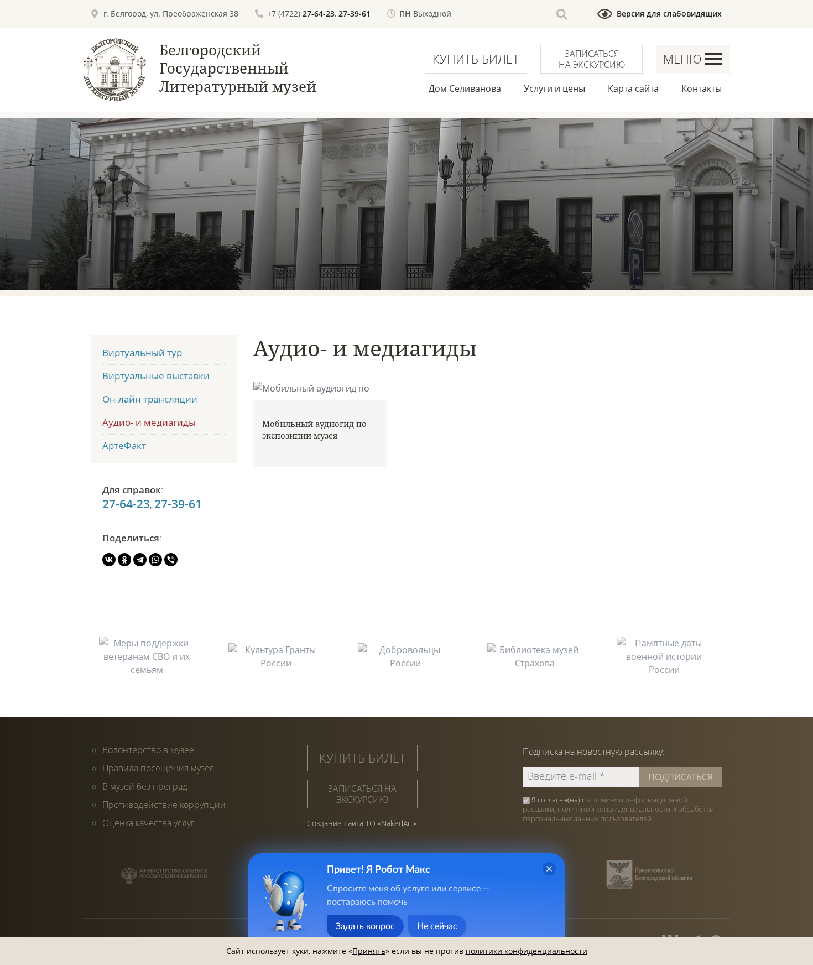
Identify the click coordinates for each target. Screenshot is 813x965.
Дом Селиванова (465, 88)
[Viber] (171, 559)
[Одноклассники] (124, 559)
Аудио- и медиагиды (149, 422)
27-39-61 (354, 13)
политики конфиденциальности (526, 951)
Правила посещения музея (158, 768)
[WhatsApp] (155, 559)
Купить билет (475, 58)
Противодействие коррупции (164, 805)
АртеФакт (124, 445)
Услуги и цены (554, 88)
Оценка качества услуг (148, 823)
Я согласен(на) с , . (618, 809)
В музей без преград (144, 786)
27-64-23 (319, 13)
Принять (368, 951)
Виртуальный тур (142, 352)
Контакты (701, 88)
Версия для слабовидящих (669, 13)
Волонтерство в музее (148, 750)
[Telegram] (140, 559)
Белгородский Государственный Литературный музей (237, 68)
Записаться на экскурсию (592, 59)
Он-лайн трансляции (149, 399)
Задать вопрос (365, 926)
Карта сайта (633, 88)
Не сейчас (437, 926)
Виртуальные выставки (156, 376)
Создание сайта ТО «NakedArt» (361, 823)
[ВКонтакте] (109, 559)
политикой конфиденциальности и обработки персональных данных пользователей (618, 813)
